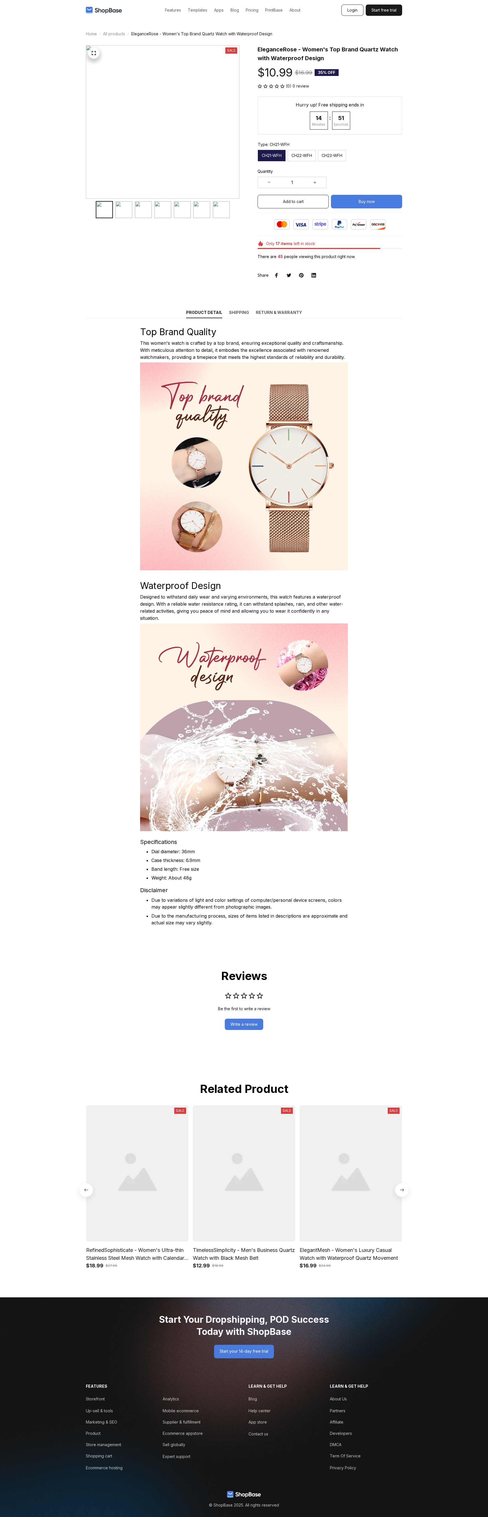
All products (114, 33)
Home (91, 33)
